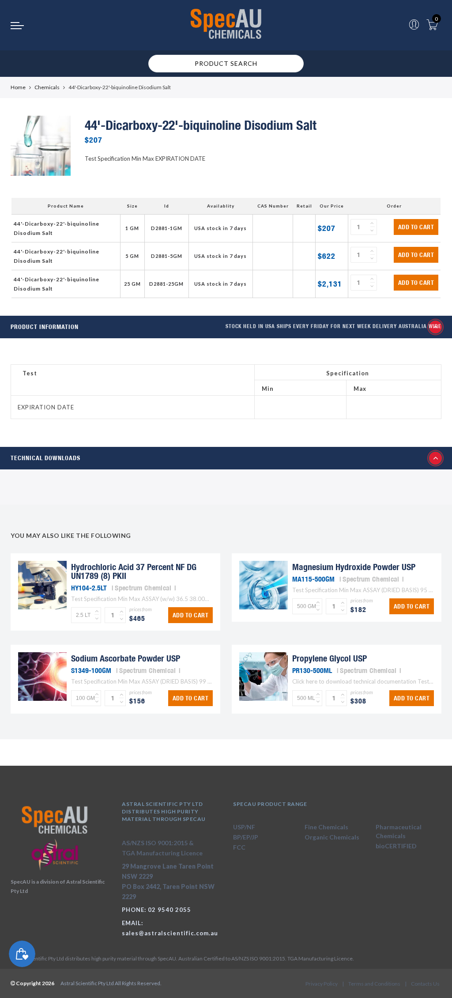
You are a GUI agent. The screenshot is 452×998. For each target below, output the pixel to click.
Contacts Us (425, 983)
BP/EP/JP (245, 837)
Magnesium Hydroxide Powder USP (353, 566)
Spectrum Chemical (143, 587)
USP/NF (244, 827)
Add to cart (416, 227)
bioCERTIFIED (396, 846)
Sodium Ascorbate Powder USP (125, 658)
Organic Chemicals (332, 837)
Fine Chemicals (326, 827)
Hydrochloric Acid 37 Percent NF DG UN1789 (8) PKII (133, 571)
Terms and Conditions (374, 983)
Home (18, 87)
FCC (239, 847)
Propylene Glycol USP (329, 658)
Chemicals (47, 87)
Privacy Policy (321, 983)
